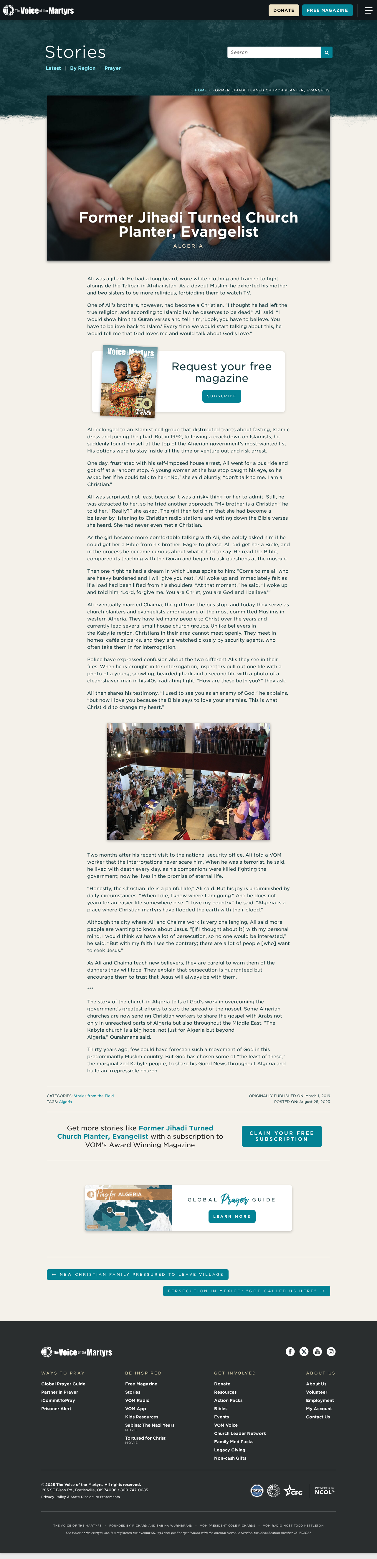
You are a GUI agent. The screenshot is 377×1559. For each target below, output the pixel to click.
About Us (316, 1384)
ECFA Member (257, 1491)
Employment (320, 1400)
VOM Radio (137, 1400)
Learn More (232, 1216)
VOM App (135, 1408)
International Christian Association (274, 1491)
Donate (284, 10)
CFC (293, 1491)
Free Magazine (327, 10)
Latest (53, 68)
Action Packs (228, 1400)
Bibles (220, 1408)
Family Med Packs (233, 1441)
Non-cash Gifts (230, 1458)
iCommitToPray (58, 1400)
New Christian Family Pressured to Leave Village (138, 1274)
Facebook (290, 1351)
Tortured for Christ (145, 1440)
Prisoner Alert (56, 1408)
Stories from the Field (94, 1096)
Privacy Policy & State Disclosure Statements (80, 1497)
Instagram (331, 1351)
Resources (225, 1392)
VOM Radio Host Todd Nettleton (293, 1525)
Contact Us (318, 1417)
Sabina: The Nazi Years (149, 1427)
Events (221, 1417)
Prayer (113, 68)
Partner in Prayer (59, 1392)
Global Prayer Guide (63, 1384)
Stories (75, 52)
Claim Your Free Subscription (282, 1136)
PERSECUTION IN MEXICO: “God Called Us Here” (246, 1290)
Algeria (188, 246)
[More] (366, 10)
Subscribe (221, 396)
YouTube (317, 1351)
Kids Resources (141, 1417)
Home (201, 90)
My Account (319, 1408)
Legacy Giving (229, 1450)
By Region (82, 68)
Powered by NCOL (325, 1491)
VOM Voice (226, 1425)
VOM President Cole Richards (227, 1525)
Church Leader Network (240, 1433)
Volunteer (316, 1392)
